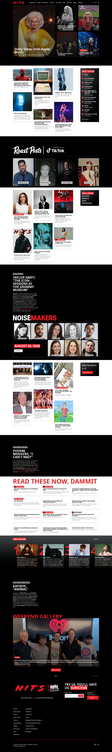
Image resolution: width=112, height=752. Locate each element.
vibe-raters (19, 539)
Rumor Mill (32, 2)
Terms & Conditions (31, 729)
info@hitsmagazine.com (19, 746)
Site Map (28, 731)
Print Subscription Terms (33, 723)
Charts (39, 2)
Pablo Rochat (22, 471)
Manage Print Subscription (33, 720)
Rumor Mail (68, 692)
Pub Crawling (87, 203)
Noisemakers (17, 723)
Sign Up (80, 695)
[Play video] (88, 18)
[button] (95, 676)
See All (95, 539)
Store (27, 717)
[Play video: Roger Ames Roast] (45, 172)
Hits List (52, 2)
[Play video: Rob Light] (88, 172)
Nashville (69, 2)
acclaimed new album (30, 467)
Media (74, 2)
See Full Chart (85, 119)
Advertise (28, 712)
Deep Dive (80, 2)
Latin (64, 2)
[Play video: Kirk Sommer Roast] (67, 172)
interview (35, 301)
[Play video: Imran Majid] (23, 172)
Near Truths (45, 2)
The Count (58, 2)
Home (15, 709)
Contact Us (29, 714)
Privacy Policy (30, 726)
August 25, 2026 (27, 346)
